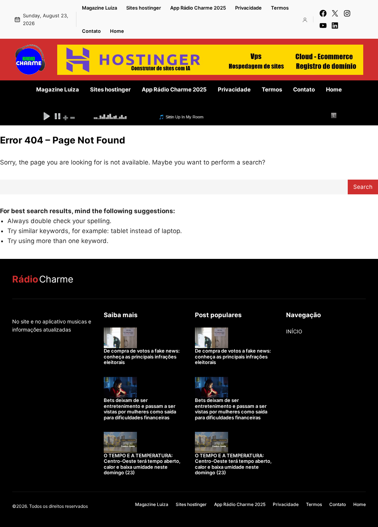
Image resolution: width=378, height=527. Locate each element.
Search (362, 186)
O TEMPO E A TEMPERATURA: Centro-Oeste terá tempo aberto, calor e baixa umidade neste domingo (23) (142, 464)
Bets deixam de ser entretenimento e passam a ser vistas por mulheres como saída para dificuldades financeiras (140, 408)
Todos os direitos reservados (58, 506)
